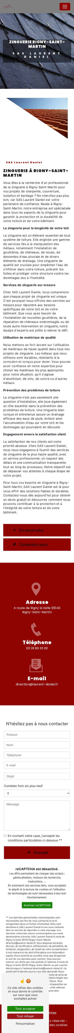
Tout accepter (25, 1009)
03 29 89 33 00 (37, 648)
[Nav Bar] (65, 6)
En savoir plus (31, 530)
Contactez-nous (33, 544)
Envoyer (41, 852)
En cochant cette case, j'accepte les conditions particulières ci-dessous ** (35, 838)
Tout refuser (25, 1016)
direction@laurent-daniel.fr (37, 684)
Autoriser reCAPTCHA (37, 905)
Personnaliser (25, 1023)
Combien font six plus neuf (23, 786)
